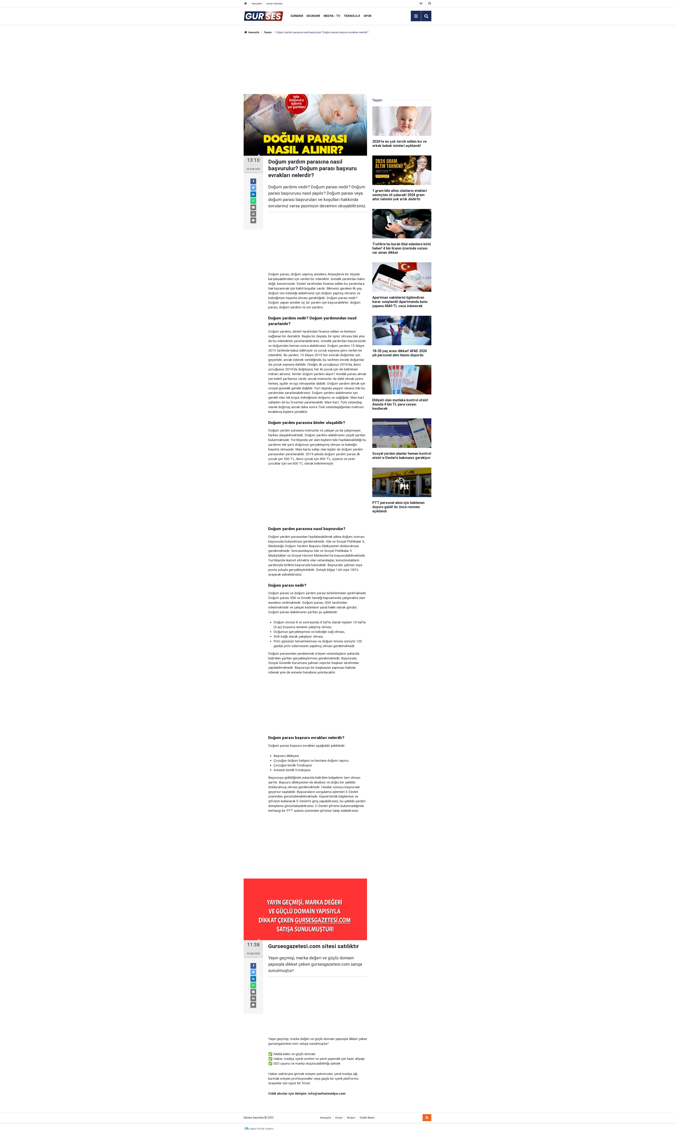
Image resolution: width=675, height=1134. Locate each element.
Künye (338, 1117)
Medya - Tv (332, 16)
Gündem (297, 16)
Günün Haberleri (274, 3)
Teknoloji (352, 16)
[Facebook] (253, 181)
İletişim (351, 1117)
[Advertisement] (227, 87)
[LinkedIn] (253, 194)
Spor (367, 16)
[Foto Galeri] (429, 3)
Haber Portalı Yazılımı (262, 1128)
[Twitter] (253, 188)
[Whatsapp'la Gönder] (253, 201)
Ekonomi (313, 16)
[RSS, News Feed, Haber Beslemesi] (427, 1117)
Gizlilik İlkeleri (367, 1117)
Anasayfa (325, 1117)
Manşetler (257, 3)
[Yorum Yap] (253, 220)
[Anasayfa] (246, 3)
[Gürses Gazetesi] (264, 15)
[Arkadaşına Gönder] (253, 207)
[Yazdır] (253, 214)
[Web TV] (421, 3)
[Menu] (416, 16)
